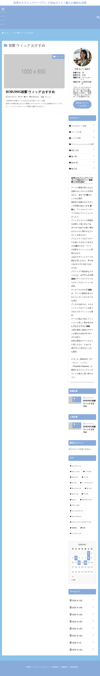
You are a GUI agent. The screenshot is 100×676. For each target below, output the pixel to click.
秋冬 (84, 528)
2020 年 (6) (76, 643)
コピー (81, 304)
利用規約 (55, 667)
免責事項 (64, 667)
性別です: (77, 75)
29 (27, 97)
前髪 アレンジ (46, 97)
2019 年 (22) (77, 650)
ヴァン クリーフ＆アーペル (81, 522)
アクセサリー (78, 126)
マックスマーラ (77, 511)
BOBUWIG (35, 97)
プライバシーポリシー (41, 667)
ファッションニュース (82, 144)
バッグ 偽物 (87, 290)
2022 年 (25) (77, 629)
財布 (74, 163)
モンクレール (76, 488)
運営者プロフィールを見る (82, 104)
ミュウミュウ (76, 533)
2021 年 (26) (77, 636)
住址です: (77, 82)
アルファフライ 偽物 (81, 326)
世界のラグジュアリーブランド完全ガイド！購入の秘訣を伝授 (50, 2)
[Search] (98, 17)
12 (79, 563)
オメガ (89, 488)
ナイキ (74, 483)
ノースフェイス (87, 483)
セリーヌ (75, 494)
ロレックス (76, 471)
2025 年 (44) (77, 608)
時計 (75, 150)
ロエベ (74, 499)
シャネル (88, 471)
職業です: (77, 78)
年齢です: (77, 73)
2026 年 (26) (77, 601)
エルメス (75, 477)
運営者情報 (74, 667)
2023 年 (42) (77, 622)
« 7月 (73, 580)
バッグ (76, 138)
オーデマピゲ (76, 516)
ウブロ (86, 494)
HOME (28, 667)
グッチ (86, 477)
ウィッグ (76, 132)
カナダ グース (87, 499)
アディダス (76, 505)
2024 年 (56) (77, 615)
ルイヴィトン (76, 466)
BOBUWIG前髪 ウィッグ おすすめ (30, 92)
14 (85, 563)
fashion (74, 528)
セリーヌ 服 (83, 195)
